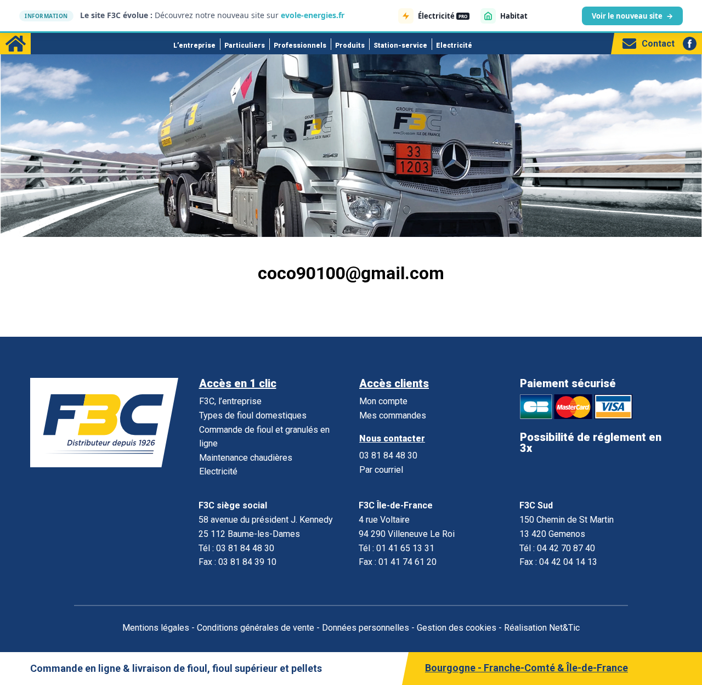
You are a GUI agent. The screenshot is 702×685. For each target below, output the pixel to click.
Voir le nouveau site (632, 16)
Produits (350, 45)
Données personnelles (365, 627)
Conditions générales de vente (255, 627)
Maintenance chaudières (245, 457)
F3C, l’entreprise (230, 401)
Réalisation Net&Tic (542, 627)
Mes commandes (392, 415)
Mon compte (383, 401)
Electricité (454, 45)
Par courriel (381, 470)
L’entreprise (194, 45)
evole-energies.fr (312, 15)
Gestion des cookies (456, 627)
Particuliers (244, 45)
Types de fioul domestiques (253, 415)
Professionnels (300, 45)
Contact (658, 43)
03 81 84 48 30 (388, 455)
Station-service (400, 45)
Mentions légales (155, 627)
